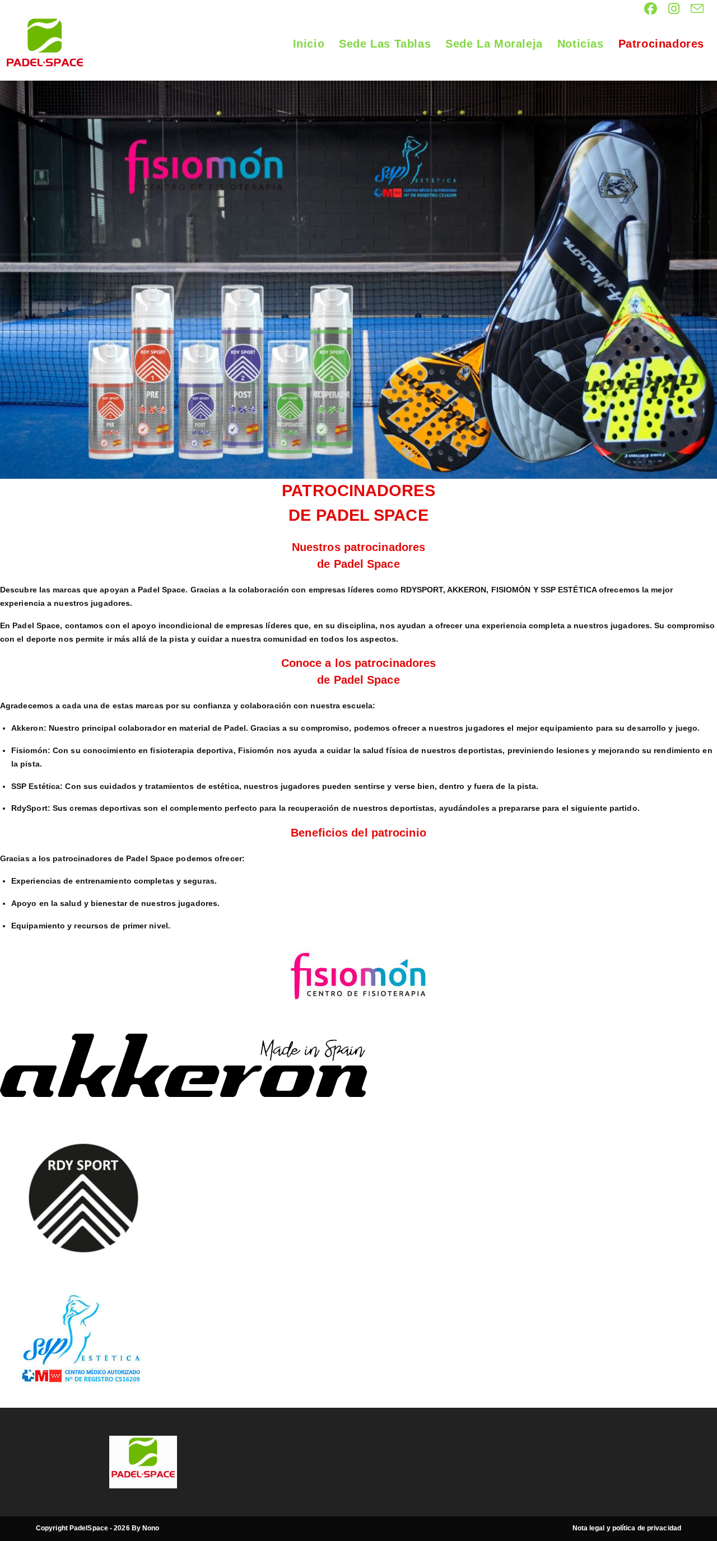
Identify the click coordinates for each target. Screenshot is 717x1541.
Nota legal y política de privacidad (627, 1528)
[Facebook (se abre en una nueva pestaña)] (651, 8)
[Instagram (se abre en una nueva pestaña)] (674, 8)
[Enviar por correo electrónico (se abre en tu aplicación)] (694, 8)
